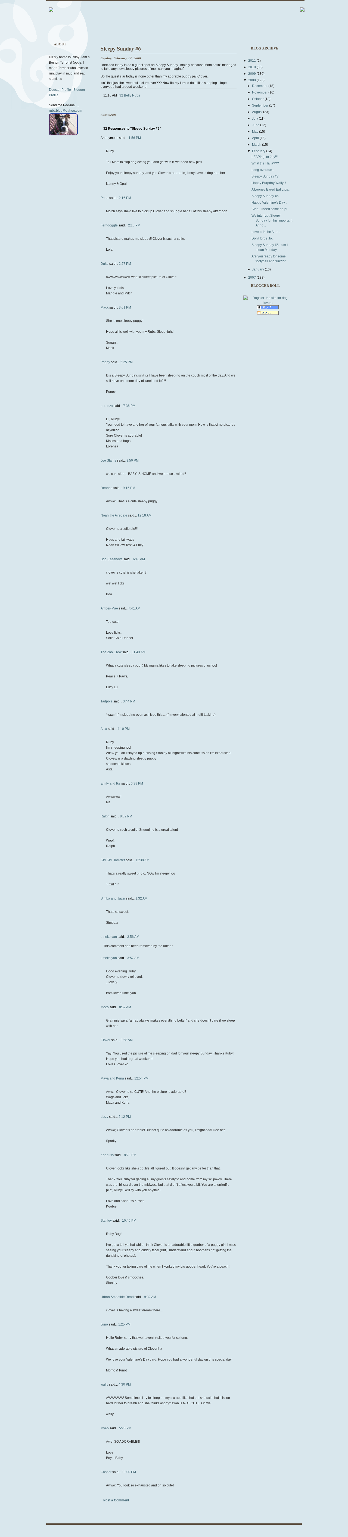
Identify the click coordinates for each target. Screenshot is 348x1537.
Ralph (105, 816)
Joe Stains (108, 460)
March (257, 145)
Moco (105, 1007)
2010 (252, 67)
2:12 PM (125, 1117)
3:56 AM (133, 937)
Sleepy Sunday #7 (265, 176)
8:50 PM (132, 460)
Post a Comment (116, 1500)
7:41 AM (134, 608)
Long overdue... (263, 170)
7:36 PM (129, 406)
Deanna (107, 488)
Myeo (105, 1428)
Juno (104, 1324)
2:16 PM (125, 198)
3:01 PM (125, 307)
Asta (104, 729)
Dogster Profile (60, 90)
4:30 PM (125, 1384)
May (255, 131)
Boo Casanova (112, 559)
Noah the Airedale (114, 515)
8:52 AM (125, 1007)
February (259, 151)
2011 (252, 61)
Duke (104, 264)
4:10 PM (123, 729)
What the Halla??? (265, 163)
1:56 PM (135, 138)
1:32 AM (141, 898)
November (260, 92)
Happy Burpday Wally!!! (268, 183)
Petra (104, 198)
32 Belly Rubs (129, 95)
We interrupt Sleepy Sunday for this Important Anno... (271, 220)
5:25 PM (126, 362)
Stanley (106, 1220)
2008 (252, 80)
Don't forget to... (262, 238)
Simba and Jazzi (113, 898)
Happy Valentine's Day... (269, 202)
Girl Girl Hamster (113, 860)
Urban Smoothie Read (117, 1297)
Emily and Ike (110, 783)
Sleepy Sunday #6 (121, 48)
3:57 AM (133, 958)
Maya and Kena (112, 1078)
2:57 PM (125, 264)
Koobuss (107, 1155)
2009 (252, 74)
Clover (105, 1040)
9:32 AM (150, 1297)
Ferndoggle (109, 225)
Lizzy (104, 1117)
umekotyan (109, 937)
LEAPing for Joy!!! (264, 157)
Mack (104, 307)
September (260, 105)
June (256, 125)
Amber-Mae (109, 608)
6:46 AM (139, 559)
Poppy (105, 362)
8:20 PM (130, 1155)
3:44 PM (129, 701)
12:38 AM (142, 860)
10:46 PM (129, 1220)
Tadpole (107, 701)
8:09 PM (126, 816)
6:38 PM (137, 783)
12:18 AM (144, 515)
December (260, 86)
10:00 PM (129, 1472)
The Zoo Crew (111, 652)
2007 (252, 277)
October (258, 99)
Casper (106, 1472)
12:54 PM (141, 1078)
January (258, 269)
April (256, 138)
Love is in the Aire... (265, 232)
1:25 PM (124, 1324)
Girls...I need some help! (269, 209)
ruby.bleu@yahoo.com (65, 111)
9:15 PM (129, 488)
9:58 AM (127, 1040)
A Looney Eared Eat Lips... (270, 189)
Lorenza (107, 406)
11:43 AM (138, 652)
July (255, 118)
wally (104, 1384)
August (257, 112)
